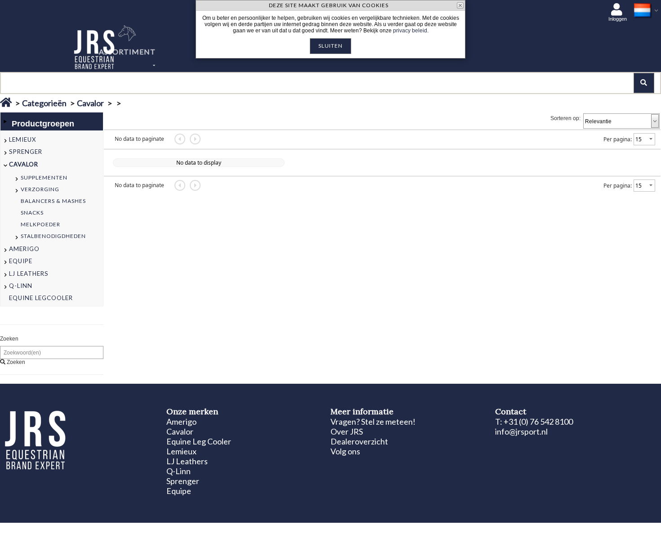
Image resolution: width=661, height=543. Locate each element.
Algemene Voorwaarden (198, 530)
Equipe (178, 491)
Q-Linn (178, 471)
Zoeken (9, 339)
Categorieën (44, 103)
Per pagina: (617, 139)
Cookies (113, 530)
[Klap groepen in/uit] (4, 121)
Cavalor (90, 103)
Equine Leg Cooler (198, 441)
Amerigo (181, 421)
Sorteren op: (565, 118)
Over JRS (346, 431)
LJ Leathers (187, 461)
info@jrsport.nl (521, 431)
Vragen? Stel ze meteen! (372, 421)
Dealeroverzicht (359, 441)
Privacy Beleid (145, 530)
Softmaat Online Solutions (611, 530)
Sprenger (182, 481)
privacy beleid (410, 30)
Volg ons (345, 451)
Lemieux (181, 451)
